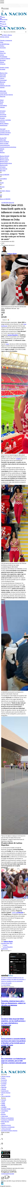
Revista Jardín (4, 165)
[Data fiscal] (2, 1184)
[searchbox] (13, 32)
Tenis (1, 104)
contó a (17, 912)
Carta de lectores (5, 145)
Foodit (3, 22)
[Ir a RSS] (2, 1149)
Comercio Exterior (5, 58)
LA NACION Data (4, 44)
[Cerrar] (25, 29)
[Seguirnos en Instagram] (2, 1144)
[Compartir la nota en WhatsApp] (4, 313)
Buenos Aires (3, 73)
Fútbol (2, 100)
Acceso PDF (3, 138)
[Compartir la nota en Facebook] (2, 317)
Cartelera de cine (5, 131)
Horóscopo (3, 116)
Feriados (2, 118)
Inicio (3, 17)
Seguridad (3, 75)
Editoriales (3, 91)
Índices (2, 62)
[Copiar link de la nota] (2, 315)
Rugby (2, 102)
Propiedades (3, 57)
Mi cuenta (4, 26)
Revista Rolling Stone (6, 163)
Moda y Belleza (4, 123)
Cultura (2, 78)
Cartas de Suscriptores (6, 94)
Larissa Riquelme (8, 947)
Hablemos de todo (5, 85)
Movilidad (3, 60)
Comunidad (3, 80)
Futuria (2, 51)
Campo (2, 55)
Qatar (7, 344)
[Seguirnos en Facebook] (2, 1135)
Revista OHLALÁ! (4, 156)
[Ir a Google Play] (5, 1154)
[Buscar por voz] (25, 31)
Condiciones (4, 1174)
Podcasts (2, 122)
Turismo (2, 113)
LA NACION (4, 202)
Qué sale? (2, 129)
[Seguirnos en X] (2, 1139)
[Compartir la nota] (2, 313)
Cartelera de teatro (5, 132)
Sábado (2, 149)
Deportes (11, 202)
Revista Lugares (4, 160)
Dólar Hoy (3, 53)
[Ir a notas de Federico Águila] (14, 249)
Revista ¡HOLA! (4, 158)
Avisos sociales (4, 143)
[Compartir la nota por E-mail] (6, 317)
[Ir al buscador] (2, 11)
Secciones (4, 19)
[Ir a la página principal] (14, 15)
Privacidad (11, 1174)
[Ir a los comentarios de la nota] (4, 310)
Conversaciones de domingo (8, 147)
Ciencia (2, 84)
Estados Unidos (4, 67)
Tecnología (3, 114)
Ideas (1, 150)
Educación (3, 76)
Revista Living (4, 161)
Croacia (5, 945)
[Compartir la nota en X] (4, 317)
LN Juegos (3, 111)
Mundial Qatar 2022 (6, 943)
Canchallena (3, 105)
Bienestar (2, 82)
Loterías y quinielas (5, 120)
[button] (14, 113)
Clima (1, 42)
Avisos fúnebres (4, 141)
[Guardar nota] (2, 310)
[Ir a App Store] (5, 1157)
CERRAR (2, 1)
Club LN (4, 24)
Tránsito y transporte (6, 40)
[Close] (2, 1065)
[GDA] (5, 1179)
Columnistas (3, 93)
